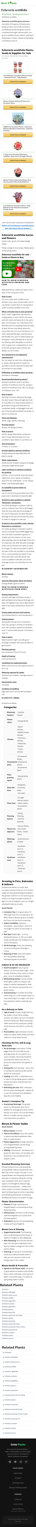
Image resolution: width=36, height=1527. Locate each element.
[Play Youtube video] (18, 269)
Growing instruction (20, 14)
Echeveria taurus (7, 1338)
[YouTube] (15, 1462)
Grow (18, 1444)
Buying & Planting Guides (18, 1488)
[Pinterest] (10, 1462)
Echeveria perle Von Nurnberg (12, 1315)
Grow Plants (6, 14)
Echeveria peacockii (8, 1312)
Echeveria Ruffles (8, 1298)
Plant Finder (18, 1473)
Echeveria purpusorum (9, 1330)
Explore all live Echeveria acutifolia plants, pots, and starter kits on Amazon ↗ (18, 227)
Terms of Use (18, 1504)
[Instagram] (21, 1462)
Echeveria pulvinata (8, 1321)
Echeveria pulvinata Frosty (11, 1324)
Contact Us (18, 1499)
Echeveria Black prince (9, 1295)
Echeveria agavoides (9, 1301)
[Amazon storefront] (26, 1462)
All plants (18, 1478)
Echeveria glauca (7, 1309)
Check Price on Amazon (18, 81)
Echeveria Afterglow (8, 1292)
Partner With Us (18, 1510)
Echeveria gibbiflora (8, 1307)
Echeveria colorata (8, 1304)
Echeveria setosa (7, 1335)
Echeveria (5, 1289)
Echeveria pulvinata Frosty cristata (13, 1327)
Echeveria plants (7, 1318)
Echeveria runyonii (8, 1333)
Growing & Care (18, 1483)
